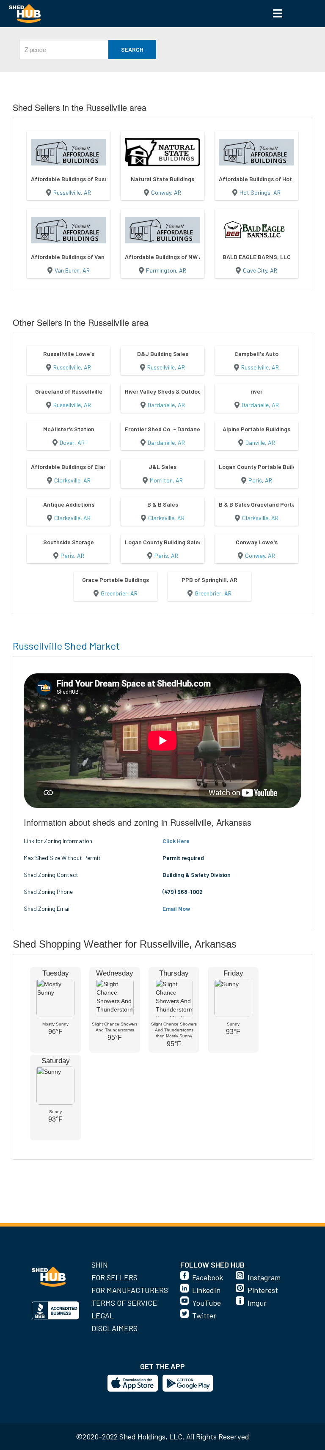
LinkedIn (206, 1290)
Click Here (176, 840)
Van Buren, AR (72, 270)
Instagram (264, 1277)
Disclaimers (114, 1328)
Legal (102, 1315)
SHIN (99, 1264)
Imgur (257, 1302)
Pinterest (263, 1290)
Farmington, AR (166, 270)
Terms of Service (124, 1302)
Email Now (176, 908)
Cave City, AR (260, 270)
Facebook (207, 1277)
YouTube (206, 1302)
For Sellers (114, 1277)
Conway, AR (166, 192)
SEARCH (132, 49)
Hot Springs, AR (260, 192)
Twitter (204, 1315)
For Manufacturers (129, 1290)
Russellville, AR (72, 192)
